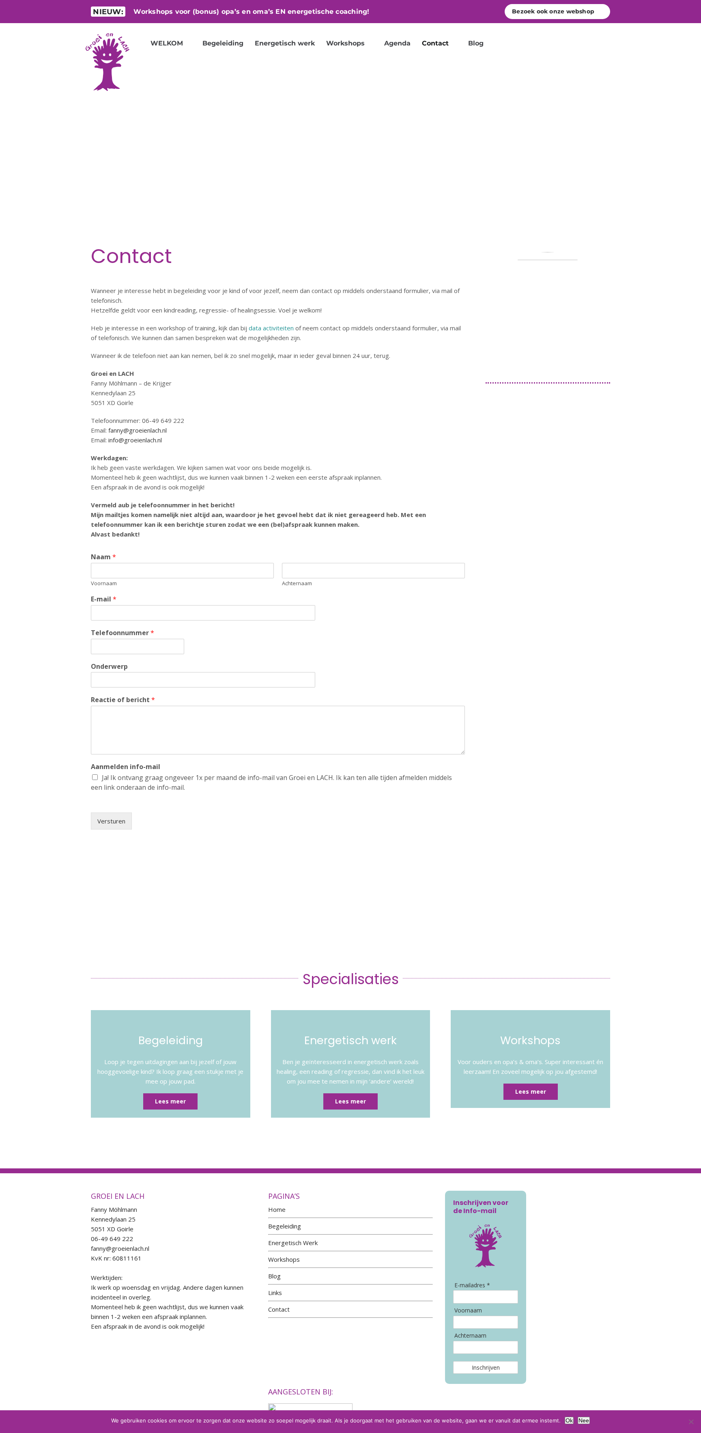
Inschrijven (486, 1367)
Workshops (284, 1259)
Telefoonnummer (122, 633)
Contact (279, 1309)
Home (277, 1209)
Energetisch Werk (293, 1243)
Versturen (111, 821)
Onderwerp (109, 666)
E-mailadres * (472, 1285)
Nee (583, 1420)
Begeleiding (284, 1226)
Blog (274, 1276)
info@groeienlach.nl (135, 440)
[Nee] (691, 1422)
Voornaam (104, 583)
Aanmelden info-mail (125, 767)
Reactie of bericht (123, 700)
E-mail (103, 599)
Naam (103, 557)
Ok (569, 1420)
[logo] (107, 30)
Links (275, 1293)
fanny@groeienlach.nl (137, 430)
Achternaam (297, 583)
